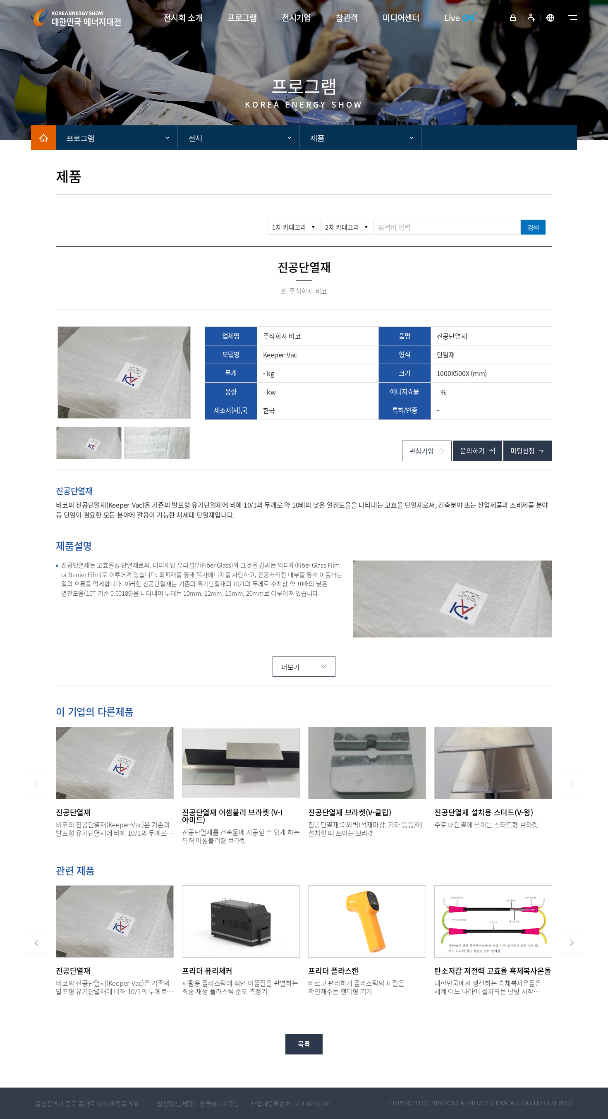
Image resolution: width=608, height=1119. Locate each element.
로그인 (513, 17)
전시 (195, 138)
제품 (317, 138)
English (550, 17)
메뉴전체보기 (570, 18)
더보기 (290, 667)
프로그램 (80, 138)
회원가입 (531, 17)
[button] (36, 943)
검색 (533, 227)
